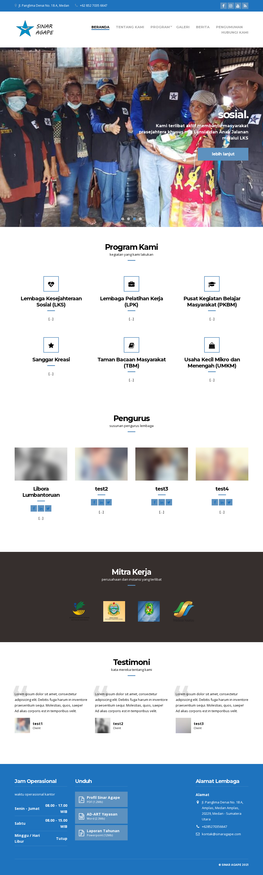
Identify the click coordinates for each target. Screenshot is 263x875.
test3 (161, 489)
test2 (101, 489)
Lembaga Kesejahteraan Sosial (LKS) (51, 301)
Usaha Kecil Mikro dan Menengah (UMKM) (212, 362)
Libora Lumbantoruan (41, 492)
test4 (222, 489)
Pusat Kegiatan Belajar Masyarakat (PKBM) (211, 301)
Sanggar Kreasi (51, 359)
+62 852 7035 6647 (93, 5)
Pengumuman (229, 27)
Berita (203, 27)
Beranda (100, 27)
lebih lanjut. (40, 154)
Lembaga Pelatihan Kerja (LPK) (131, 301)
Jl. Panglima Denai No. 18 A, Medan (44, 5)
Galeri (183, 27)
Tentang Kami (130, 27)
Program (160, 27)
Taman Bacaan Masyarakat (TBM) (131, 362)
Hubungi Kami (234, 32)
